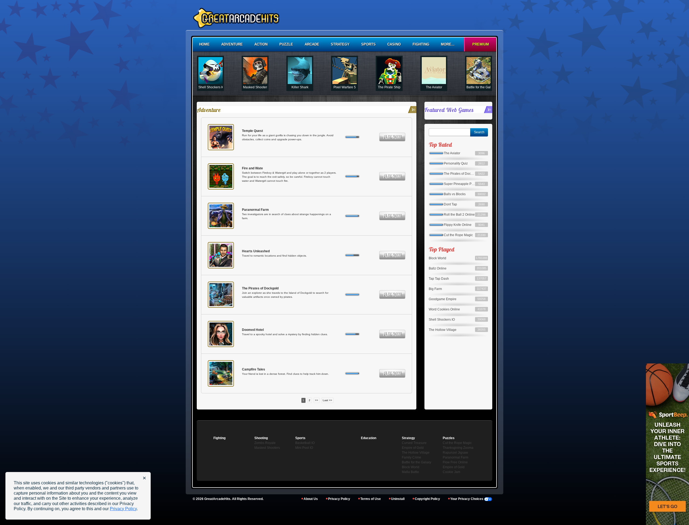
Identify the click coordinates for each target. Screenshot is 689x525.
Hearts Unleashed (256, 251)
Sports (368, 44)
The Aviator (452, 153)
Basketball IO (305, 443)
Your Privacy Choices (467, 499)
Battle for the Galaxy (416, 462)
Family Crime (411, 457)
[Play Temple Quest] (221, 137)
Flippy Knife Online (458, 225)
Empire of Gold (454, 467)
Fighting (421, 44)
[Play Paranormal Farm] (221, 216)
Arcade (312, 44)
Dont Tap (450, 204)
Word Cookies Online (444, 309)
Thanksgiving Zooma (458, 448)
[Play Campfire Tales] (221, 373)
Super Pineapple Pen (459, 184)
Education (368, 438)
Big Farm (435, 289)
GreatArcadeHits (217, 499)
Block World (437, 258)
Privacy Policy (339, 499)
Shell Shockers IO (442, 319)
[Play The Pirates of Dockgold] (221, 295)
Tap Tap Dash (439, 279)
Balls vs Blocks (455, 194)
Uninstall (398, 499)
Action (261, 44)
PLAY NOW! (392, 137)
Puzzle (286, 44)
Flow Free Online (455, 462)
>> (316, 400)
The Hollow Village (442, 330)
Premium (480, 44)
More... (448, 44)
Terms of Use (370, 499)
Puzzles (449, 438)
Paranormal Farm (255, 210)
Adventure (232, 44)
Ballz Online (438, 268)
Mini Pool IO (304, 448)
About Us (311, 499)
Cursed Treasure (414, 443)
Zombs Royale (265, 443)
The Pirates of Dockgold (260, 288)
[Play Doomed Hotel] (221, 334)
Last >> (327, 400)
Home (204, 44)
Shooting (261, 438)
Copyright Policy (427, 499)
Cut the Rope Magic (458, 235)
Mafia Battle (410, 472)
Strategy (340, 44)
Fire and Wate (252, 168)
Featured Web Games (448, 109)
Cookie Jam (451, 472)
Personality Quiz (456, 163)
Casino (394, 44)
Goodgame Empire (442, 299)
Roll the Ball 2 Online (459, 214)
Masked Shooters (267, 448)
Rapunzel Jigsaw (455, 452)
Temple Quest (252, 131)
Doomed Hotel (253, 330)
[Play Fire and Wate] (221, 176)
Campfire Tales (253, 369)
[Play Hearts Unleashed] (221, 255)
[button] (205, 73)
